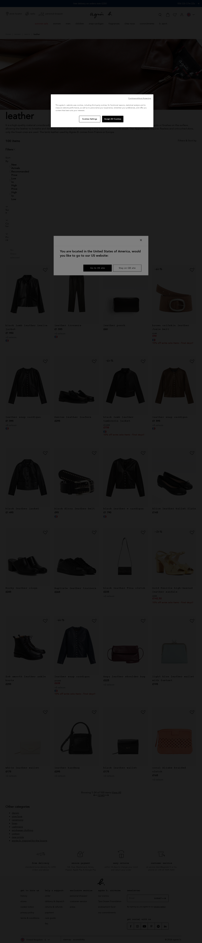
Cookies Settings (89, 119)
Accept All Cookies (112, 119)
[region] (102, 110)
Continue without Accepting (139, 98)
